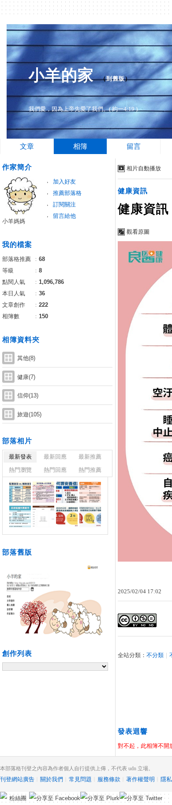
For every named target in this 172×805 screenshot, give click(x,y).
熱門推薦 (90, 470)
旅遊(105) (29, 414)
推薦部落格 (67, 193)
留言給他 (64, 216)
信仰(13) (27, 395)
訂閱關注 (64, 204)
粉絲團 (17, 798)
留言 (134, 146)
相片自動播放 (144, 168)
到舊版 (115, 78)
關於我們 (51, 779)
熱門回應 (55, 470)
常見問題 (80, 779)
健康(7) (26, 377)
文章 (27, 146)
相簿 (80, 146)
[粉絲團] (3, 795)
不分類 (155, 655)
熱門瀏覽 (20, 470)
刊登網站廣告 (17, 779)
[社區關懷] (20, 492)
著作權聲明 (140, 779)
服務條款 (108, 779)
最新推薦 (90, 456)
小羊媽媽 (13, 221)
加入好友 (64, 181)
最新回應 (55, 456)
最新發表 (20, 456)
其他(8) (26, 358)
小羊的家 (61, 75)
